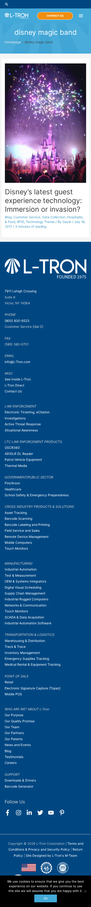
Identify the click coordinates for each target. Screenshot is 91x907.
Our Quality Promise (20, 721)
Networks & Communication (25, 605)
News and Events (18, 745)
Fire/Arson (12, 483)
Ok (46, 898)
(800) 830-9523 (17, 321)
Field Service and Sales (22, 530)
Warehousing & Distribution (25, 641)
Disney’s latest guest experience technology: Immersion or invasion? (43, 200)
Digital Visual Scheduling (23, 587)
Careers (11, 763)
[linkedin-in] (31, 813)
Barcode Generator (19, 786)
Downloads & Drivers (20, 780)
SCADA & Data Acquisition (24, 617)
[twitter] (42, 813)
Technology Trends (40, 222)
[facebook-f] (10, 813)
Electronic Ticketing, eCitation (27, 412)
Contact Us (13, 391)
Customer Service (26, 217)
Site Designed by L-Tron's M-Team (51, 855)
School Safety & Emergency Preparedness (37, 495)
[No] (85, 891)
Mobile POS (13, 694)
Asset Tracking (16, 513)
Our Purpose (14, 715)
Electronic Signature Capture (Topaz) (32, 688)
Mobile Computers (18, 542)
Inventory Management (22, 653)
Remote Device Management (27, 537)
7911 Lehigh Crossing (20, 291)
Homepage (13, 42)
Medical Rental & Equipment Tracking (32, 664)
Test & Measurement (20, 575)
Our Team (12, 727)
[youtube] (53, 813)
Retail (9, 682)
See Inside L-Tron (18, 379)
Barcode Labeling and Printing (27, 525)
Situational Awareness (21, 430)
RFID (20, 222)
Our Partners (14, 733)
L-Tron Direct (14, 385)
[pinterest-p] (63, 813)
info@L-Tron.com (17, 362)
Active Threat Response (23, 424)
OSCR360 (12, 448)
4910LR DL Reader (19, 454)
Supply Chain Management (25, 593)
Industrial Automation (21, 569)
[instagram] (21, 813)
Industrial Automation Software (28, 623)
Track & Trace (15, 647)
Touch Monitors (16, 548)
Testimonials (14, 757)
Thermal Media (16, 466)
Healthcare (13, 489)
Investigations (15, 418)
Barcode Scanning (18, 518)
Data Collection (53, 217)
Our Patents (14, 739)
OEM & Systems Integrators (25, 581)
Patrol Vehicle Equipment (23, 459)
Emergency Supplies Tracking (27, 659)
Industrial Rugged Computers (26, 599)
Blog (8, 217)
